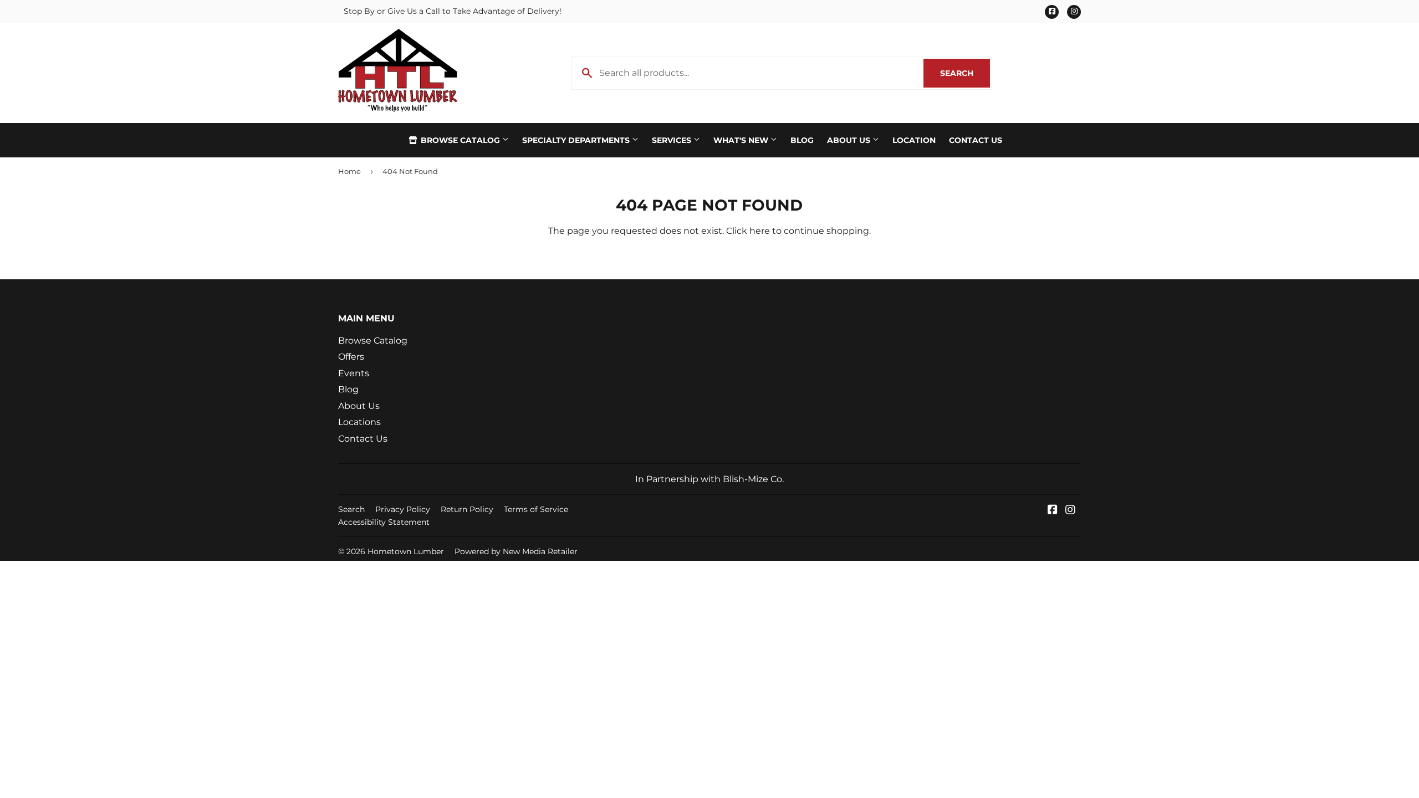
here (759, 231)
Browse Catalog (460, 140)
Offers (351, 356)
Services (672, 140)
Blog (802, 140)
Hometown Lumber (405, 551)
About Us (849, 140)
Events (353, 373)
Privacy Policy (402, 509)
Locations (359, 422)
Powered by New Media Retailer (516, 551)
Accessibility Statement (384, 522)
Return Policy (467, 509)
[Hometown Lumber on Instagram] (1070, 510)
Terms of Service (536, 509)
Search (965, 73)
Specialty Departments (577, 140)
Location (914, 140)
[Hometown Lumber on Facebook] (1053, 510)
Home (349, 171)
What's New (741, 140)
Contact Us (975, 140)
